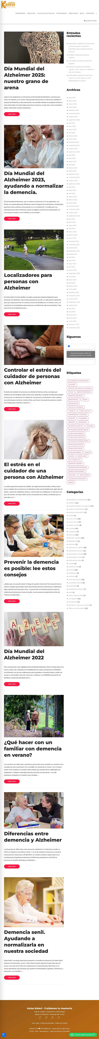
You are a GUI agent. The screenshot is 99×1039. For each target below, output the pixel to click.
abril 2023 (72, 193)
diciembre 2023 (74, 174)
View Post (12, 114)
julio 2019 (72, 308)
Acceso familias (91, 21)
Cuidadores (72, 531)
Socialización (84, 474)
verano (70, 482)
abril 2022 (72, 228)
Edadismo (90, 426)
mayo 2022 (72, 225)
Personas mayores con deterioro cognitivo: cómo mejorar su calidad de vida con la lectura (81, 69)
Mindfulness (82, 456)
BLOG (82, 13)
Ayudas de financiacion (76, 512)
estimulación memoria (76, 554)
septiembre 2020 (74, 273)
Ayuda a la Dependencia (77, 509)
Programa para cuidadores (77, 467)
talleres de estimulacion (77, 478)
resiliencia (72, 474)
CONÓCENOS (20, 13)
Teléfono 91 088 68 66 (41, 1014)
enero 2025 (72, 139)
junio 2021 (72, 260)
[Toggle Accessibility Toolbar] (3, 1035)
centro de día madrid (75, 407)
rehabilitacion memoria (76, 471)
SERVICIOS (31, 13)
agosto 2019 (73, 305)
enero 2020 (72, 289)
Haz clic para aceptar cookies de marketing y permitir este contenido (81, 354)
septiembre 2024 (74, 152)
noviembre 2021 (74, 244)
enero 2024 (72, 171)
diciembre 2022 (74, 206)
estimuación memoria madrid (78, 429)
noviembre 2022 (74, 209)
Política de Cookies (61, 1023)
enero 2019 (72, 321)
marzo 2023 (73, 196)
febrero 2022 (73, 235)
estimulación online (75, 448)
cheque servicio (85, 410)
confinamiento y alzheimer (77, 414)
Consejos (72, 528)
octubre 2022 (73, 212)
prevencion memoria (75, 463)
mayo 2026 (72, 101)
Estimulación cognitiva (76, 437)
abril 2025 (72, 133)
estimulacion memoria (76, 433)
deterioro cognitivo (75, 426)
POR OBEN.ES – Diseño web (50, 1028)
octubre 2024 (73, 148)
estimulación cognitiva (76, 547)
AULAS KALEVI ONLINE (45, 13)
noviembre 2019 (74, 295)
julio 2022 (72, 219)
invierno (71, 456)
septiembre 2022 (74, 216)
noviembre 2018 (74, 327)
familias (88, 452)
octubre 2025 (73, 116)
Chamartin (72, 410)
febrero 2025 (73, 136)
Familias (71, 563)
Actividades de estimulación (78, 499)
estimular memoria (74, 452)
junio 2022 (72, 222)
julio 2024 (72, 155)
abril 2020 (72, 283)
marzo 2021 (73, 270)
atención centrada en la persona (79, 506)
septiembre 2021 (74, 251)
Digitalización (73, 541)
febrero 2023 (73, 200)
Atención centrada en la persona (79, 388)
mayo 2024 (72, 161)
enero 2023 (72, 203)
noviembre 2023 (74, 177)
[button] (83, 1035)
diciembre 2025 (74, 110)
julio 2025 (72, 123)
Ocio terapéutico (74, 459)
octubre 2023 (73, 180)
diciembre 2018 (74, 324)
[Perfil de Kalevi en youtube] (47, 1017)
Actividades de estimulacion (78, 380)
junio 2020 (72, 276)
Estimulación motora (75, 444)
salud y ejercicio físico (76, 595)
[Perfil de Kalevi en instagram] (53, 1017)
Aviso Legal (35, 1023)
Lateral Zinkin (65, 1028)
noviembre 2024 (74, 145)
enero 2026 (72, 107)
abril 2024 (72, 164)
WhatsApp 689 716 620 (57, 1014)
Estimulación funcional (76, 551)
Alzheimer (71, 384)
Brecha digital (73, 399)
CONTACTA (90, 13)
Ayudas (70, 392)
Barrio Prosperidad (84, 392)
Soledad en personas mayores (79, 605)
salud (70, 592)
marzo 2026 (73, 104)
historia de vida (74, 567)
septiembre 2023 (74, 184)
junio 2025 (72, 126)
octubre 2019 (73, 299)
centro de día (73, 403)
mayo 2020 (72, 280)
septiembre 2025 (74, 120)
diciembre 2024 (74, 142)
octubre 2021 (73, 248)
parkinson (72, 576)
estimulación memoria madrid (78, 441)
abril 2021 (72, 267)
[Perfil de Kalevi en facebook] (41, 1017)
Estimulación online (75, 560)
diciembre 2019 (74, 292)
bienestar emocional (75, 395)
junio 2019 (72, 312)
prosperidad (73, 586)
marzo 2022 (73, 232)
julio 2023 (72, 187)
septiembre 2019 (74, 302)
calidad (84, 399)
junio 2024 (72, 158)
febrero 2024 (73, 168)
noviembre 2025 (74, 113)
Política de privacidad (47, 1023)
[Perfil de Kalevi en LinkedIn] (60, 1017)
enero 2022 (72, 238)
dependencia (83, 422)
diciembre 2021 (74, 241)
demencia (71, 422)
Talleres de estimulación (77, 608)
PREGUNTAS (73, 13)
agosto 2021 (73, 254)
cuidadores (83, 418)
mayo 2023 (72, 190)
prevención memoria (75, 583)
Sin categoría (73, 598)
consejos (71, 418)
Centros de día (74, 522)
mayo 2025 (72, 129)
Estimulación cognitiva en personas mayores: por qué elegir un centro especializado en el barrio (80, 78)
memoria (71, 570)
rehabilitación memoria (76, 589)
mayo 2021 (72, 264)
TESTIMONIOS (61, 13)
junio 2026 (72, 97)
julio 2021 (72, 257)
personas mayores (75, 579)
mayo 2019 (72, 315)
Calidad (71, 515)
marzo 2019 (73, 318)
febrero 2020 (73, 286)
